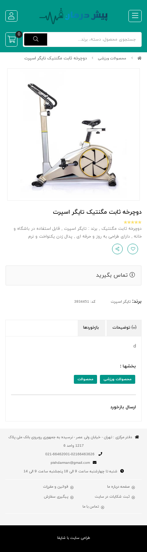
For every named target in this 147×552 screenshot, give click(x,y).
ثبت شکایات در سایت (112, 496)
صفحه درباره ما (118, 486)
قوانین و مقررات (55, 486)
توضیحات (122, 327)
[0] (11, 39)
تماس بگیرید (113, 275)
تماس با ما (90, 506)
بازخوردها (91, 327)
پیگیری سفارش (56, 496)
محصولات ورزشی (112, 58)
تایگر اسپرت (121, 301)
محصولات (85, 379)
